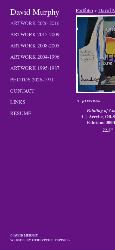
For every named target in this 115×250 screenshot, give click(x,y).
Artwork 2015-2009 (34, 34)
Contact (22, 90)
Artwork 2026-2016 (34, 23)
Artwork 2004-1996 (34, 56)
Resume (20, 113)
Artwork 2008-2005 (34, 45)
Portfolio (84, 10)
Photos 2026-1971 (32, 79)
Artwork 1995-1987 (34, 67)
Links (18, 101)
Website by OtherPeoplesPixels (40, 240)
